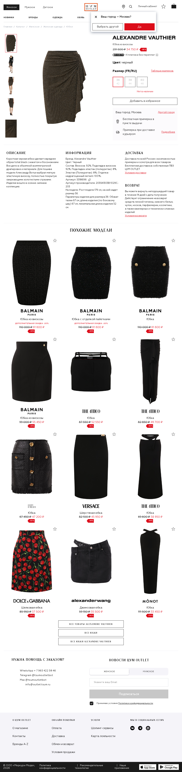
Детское (48, 7)
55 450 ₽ (38, 422)
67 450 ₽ (25, 517)
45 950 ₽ (97, 517)
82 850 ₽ (144, 422)
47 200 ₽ (38, 517)
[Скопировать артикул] (89, 179)
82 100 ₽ (84, 517)
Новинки (9, 17)
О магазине (20, 728)
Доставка (58, 736)
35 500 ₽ (97, 611)
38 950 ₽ (156, 517)
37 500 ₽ (38, 611)
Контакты (18, 736)
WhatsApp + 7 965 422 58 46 (38, 671)
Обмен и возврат (63, 744)
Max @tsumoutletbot (33, 680)
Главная (8, 27)
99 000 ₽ (25, 422)
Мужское (30, 7)
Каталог (20, 27)
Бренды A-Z (20, 744)
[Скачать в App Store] (147, 767)
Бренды (33, 17)
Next (21, 87)
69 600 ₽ (144, 517)
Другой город (166, 112)
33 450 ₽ (156, 611)
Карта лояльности (103, 736)
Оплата (57, 728)
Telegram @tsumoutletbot (36, 675)
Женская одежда (53, 27)
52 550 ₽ (97, 422)
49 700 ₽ (157, 422)
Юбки (69, 27)
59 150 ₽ (84, 611)
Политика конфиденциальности (52, 766)
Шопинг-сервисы (102, 728)
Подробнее (168, 132)
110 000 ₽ (25, 327)
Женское (11, 7)
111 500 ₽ (144, 611)
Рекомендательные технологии (89, 766)
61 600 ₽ (38, 327)
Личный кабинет (147, 6)
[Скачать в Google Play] (168, 767)
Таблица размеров (162, 71)
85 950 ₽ (25, 611)
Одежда (57, 17)
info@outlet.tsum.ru (37, 684)
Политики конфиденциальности (135, 703)
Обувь (80, 17)
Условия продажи (63, 752)
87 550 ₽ (85, 422)
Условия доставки (135, 173)
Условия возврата (136, 216)
